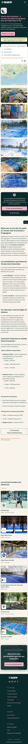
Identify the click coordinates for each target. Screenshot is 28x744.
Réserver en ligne (8, 34)
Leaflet (12, 84)
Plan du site (10, 739)
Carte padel (10, 700)
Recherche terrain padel (13, 703)
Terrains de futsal (12, 694)
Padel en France (4, 438)
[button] (25, 2)
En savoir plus (14, 213)
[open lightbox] (14, 96)
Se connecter (11, 715)
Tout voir (3, 488)
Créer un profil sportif (13, 718)
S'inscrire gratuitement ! (14, 208)
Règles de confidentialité (14, 733)
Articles (9, 706)
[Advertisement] (14, 457)
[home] (6, 2)
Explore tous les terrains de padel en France (12, 58)
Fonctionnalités (11, 691)
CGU (8, 730)
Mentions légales (12, 727)
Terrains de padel (12, 697)
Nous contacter (17, 739)
